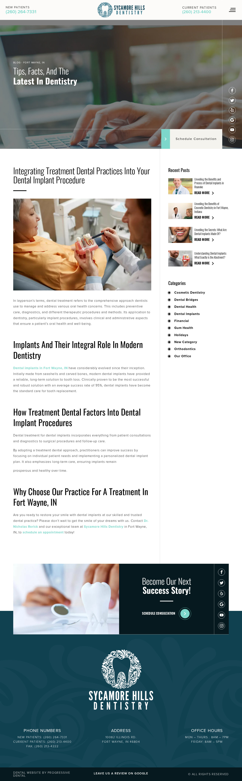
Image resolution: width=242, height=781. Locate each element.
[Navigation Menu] (232, 10)
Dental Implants (187, 314)
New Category (185, 342)
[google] (232, 120)
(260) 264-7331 (55, 737)
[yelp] (232, 110)
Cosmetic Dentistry (189, 293)
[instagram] (232, 139)
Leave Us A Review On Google (121, 773)
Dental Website (27, 772)
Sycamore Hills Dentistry (103, 526)
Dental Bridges (186, 300)
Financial (181, 321)
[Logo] (121, 10)
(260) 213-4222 (46, 746)
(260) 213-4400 (59, 742)
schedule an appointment (43, 532)
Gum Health (183, 328)
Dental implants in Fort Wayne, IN (40, 368)
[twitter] (232, 100)
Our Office (182, 356)
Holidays (181, 335)
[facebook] (232, 90)
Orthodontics (185, 349)
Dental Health (185, 307)
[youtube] (232, 129)
